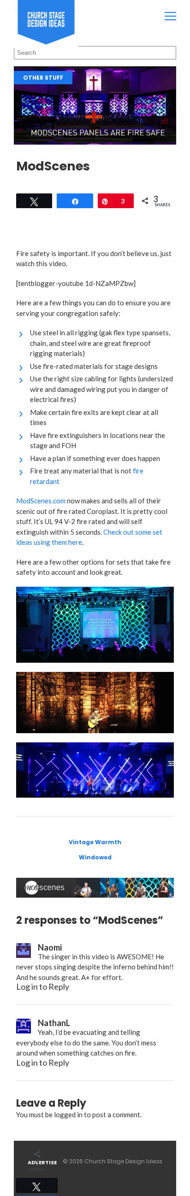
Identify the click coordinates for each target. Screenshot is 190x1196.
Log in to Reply (42, 986)
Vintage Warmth (95, 842)
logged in (68, 1114)
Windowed (95, 857)
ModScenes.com (40, 500)
